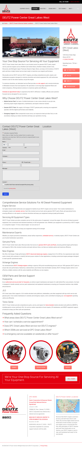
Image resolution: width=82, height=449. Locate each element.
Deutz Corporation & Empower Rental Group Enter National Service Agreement (40, 402)
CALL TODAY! (71, 379)
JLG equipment (68, 296)
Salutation (4, 147)
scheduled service (48, 235)
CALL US (69, 75)
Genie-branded (50, 305)
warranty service (20, 211)
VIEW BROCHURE (71, 86)
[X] (3, 417)
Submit (5, 194)
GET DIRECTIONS (71, 70)
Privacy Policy (44, 445)
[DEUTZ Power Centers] (6, 8)
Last (25, 147)
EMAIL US (69, 81)
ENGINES (14, 367)
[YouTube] (10, 417)
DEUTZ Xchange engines (21, 265)
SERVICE (68, 367)
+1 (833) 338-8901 (74, 2)
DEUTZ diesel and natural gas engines (36, 254)
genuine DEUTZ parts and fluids (47, 245)
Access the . (10, 188)
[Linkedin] (8, 417)
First (9, 147)
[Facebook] (6, 417)
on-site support (40, 83)
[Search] (78, 9)
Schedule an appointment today (11, 92)
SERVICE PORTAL (41, 367)
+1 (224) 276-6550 (68, 59)
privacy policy (12, 188)
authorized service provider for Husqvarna (17, 282)
